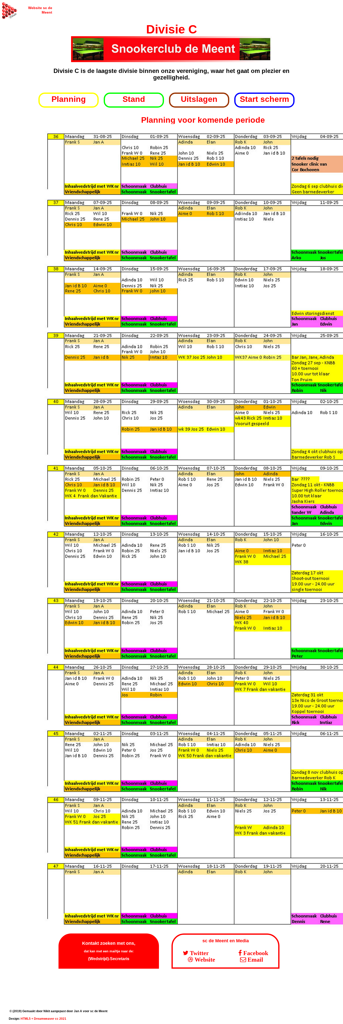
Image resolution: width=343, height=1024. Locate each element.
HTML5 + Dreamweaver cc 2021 (43, 1018)
